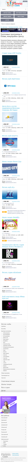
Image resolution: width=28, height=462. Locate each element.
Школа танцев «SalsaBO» (10, 217)
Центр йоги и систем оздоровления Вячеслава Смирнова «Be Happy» (11, 108)
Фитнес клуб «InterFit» (10, 136)
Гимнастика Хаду (6, 344)
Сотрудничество (15, 455)
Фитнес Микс (5, 367)
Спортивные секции (21, 12)
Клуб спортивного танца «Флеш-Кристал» (13, 297)
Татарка (5, 444)
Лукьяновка (5, 441)
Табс (4, 361)
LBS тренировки (6, 336)
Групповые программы (13, 27)
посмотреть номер (16, 67)
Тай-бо (4, 362)
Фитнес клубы (7, 12)
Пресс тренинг (6, 353)
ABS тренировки (6, 333)
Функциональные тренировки (9, 369)
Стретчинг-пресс (6, 359)
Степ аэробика (6, 356)
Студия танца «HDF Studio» (11, 53)
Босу (4, 342)
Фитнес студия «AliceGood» (11, 272)
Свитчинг (5, 355)
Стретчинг (5, 358)
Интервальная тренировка (8, 347)
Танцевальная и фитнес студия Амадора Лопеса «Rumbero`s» (13, 246)
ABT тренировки (6, 334)
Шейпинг (5, 370)
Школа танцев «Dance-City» (11, 161)
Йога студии (21, 16)
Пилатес (5, 351)
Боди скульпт (5, 339)
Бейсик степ (5, 337)
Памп (4, 350)
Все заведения (4, 27)
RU (26, 1)
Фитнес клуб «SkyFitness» (11, 79)
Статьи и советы (15, 453)
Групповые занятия (7, 345)
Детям (7, 20)
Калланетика (5, 348)
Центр (3, 9)
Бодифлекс (5, 340)
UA (24, 1)
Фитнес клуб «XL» (8, 187)
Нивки (4, 442)
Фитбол (4, 366)
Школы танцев (7, 16)
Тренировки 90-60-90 (7, 364)
